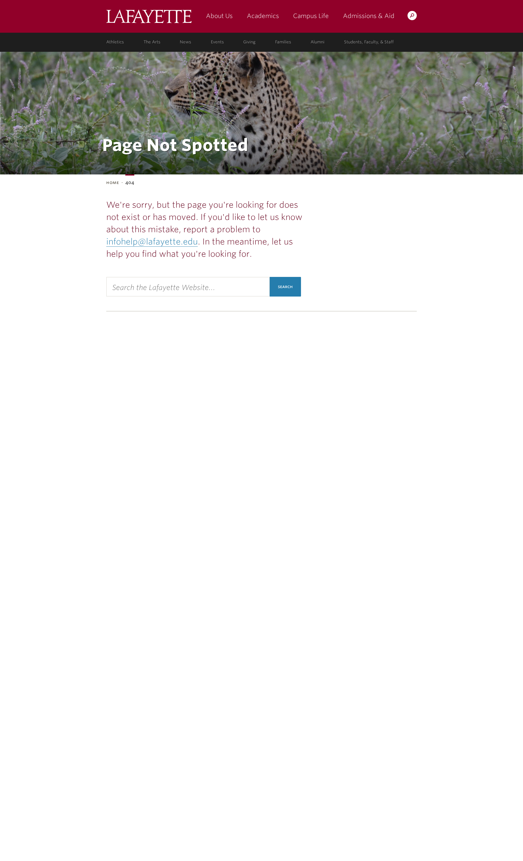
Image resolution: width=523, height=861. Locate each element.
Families (283, 42)
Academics (263, 15)
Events (217, 42)
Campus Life (311, 15)
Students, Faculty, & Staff (369, 42)
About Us (219, 15)
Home (112, 182)
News (185, 42)
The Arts (152, 42)
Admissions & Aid (368, 15)
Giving (249, 42)
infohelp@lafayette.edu (152, 241)
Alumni (317, 42)
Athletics (115, 42)
